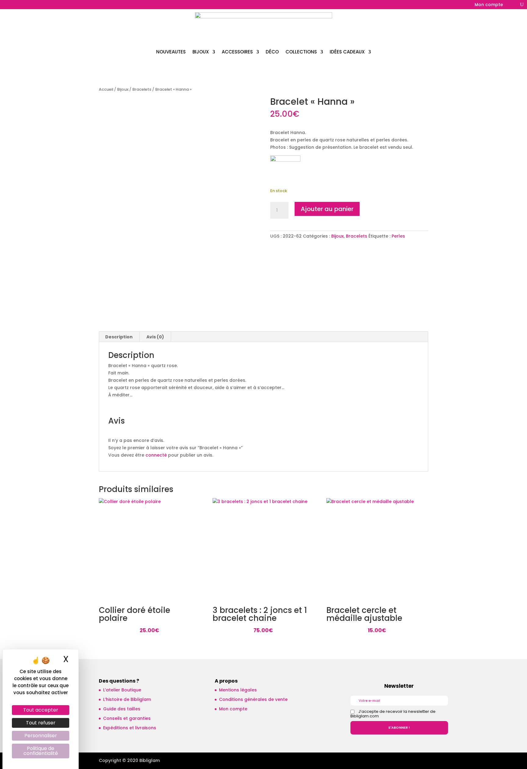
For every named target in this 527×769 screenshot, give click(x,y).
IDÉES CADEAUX (347, 52)
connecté (156, 455)
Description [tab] (119, 337)
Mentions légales (238, 690)
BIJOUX (200, 52)
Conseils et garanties (127, 718)
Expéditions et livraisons (129, 728)
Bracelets (141, 89)
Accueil (106, 89)
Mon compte (489, 5)
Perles (398, 236)
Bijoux (122, 89)
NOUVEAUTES (171, 52)
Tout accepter (40, 709)
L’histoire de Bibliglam (127, 699)
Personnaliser (40, 735)
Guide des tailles (121, 709)
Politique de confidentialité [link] (40, 751)
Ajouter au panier (327, 209)
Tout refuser (41, 722)
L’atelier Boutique (122, 690)
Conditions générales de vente (253, 699)
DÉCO (272, 52)
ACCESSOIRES (237, 52)
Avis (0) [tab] (155, 337)
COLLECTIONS (301, 52)
